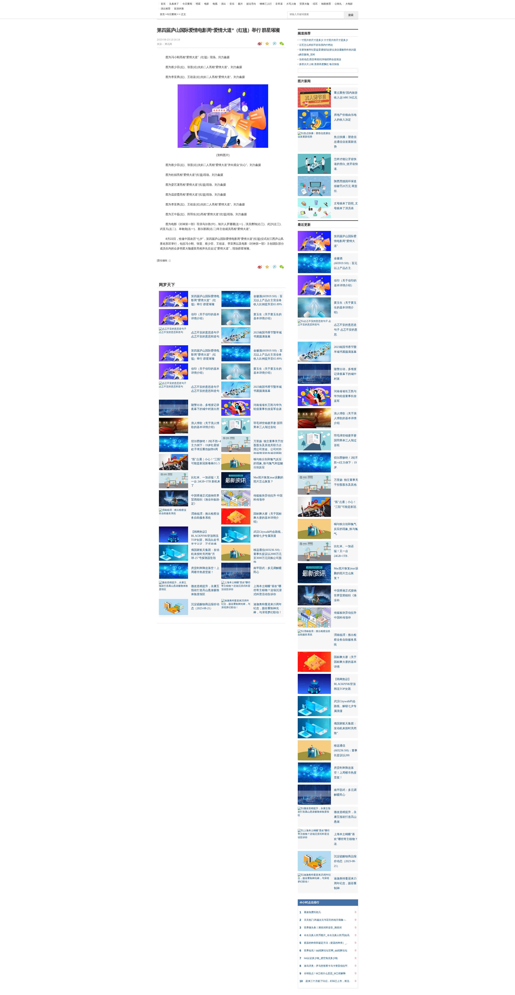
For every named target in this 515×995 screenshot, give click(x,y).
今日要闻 (187, 3)
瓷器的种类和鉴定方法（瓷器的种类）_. (328, 942)
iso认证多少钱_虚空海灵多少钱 (328, 958)
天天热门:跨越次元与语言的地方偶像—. (328, 920)
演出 (223, 3)
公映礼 (338, 3)
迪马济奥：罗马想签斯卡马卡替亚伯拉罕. (328, 965)
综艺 (315, 3)
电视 (215, 3)
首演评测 (179, 8)
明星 (198, 3)
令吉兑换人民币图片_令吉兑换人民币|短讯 (328, 935)
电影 (206, 3)
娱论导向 (251, 3)
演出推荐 (165, 8)
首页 (163, 3)
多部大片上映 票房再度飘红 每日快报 (319, 64)
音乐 (232, 3)
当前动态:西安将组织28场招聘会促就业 (320, 59)
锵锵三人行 (266, 3)
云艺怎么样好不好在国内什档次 (316, 44)
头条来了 (174, 3)
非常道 (279, 3)
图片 (240, 3)
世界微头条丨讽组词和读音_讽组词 (328, 927)
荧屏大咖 (304, 3)
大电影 (349, 3)
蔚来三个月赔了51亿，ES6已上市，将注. (328, 981)
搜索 (350, 15)
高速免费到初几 (328, 912)
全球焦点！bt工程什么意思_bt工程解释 (328, 973)
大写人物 (291, 3)
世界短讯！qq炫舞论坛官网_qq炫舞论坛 (328, 950)
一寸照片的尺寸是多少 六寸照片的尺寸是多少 (323, 40)
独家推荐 (326, 3)
